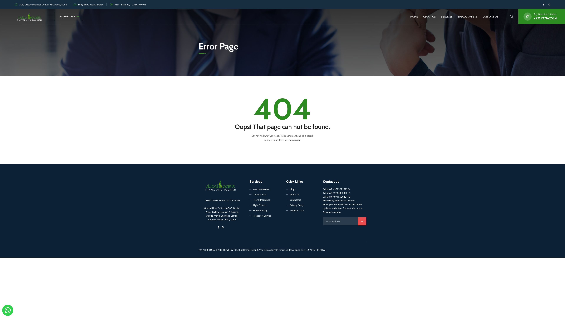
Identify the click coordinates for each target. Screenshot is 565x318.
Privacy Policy (297, 205)
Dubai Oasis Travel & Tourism (226, 249)
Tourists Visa (259, 194)
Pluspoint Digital (315, 249)
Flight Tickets (259, 205)
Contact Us (490, 16)
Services (446, 16)
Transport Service (262, 215)
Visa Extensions (261, 189)
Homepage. (295, 139)
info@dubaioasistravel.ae (91, 4)
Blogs (293, 189)
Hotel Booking (260, 210)
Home (414, 16)
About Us (429, 16)
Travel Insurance (261, 199)
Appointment (67, 16)
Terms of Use (297, 210)
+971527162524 (545, 18)
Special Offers (467, 16)
